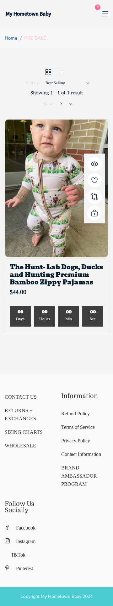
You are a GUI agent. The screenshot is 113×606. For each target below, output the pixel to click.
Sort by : (33, 83)
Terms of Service (78, 427)
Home (11, 38)
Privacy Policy (75, 440)
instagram (25, 541)
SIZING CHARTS (24, 432)
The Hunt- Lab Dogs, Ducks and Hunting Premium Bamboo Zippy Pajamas (56, 274)
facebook (25, 527)
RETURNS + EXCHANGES (20, 414)
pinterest (24, 568)
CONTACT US (21, 397)
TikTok (18, 555)
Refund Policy (75, 413)
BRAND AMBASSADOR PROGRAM (79, 476)
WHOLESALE (20, 445)
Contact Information (81, 454)
